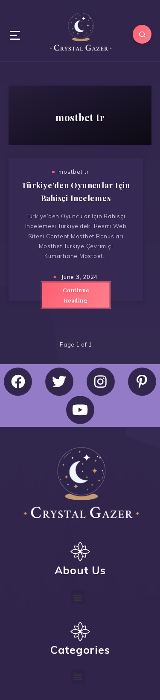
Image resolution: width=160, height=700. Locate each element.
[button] (78, 597)
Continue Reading (76, 294)
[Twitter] (59, 382)
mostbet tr (73, 171)
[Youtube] (80, 410)
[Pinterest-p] (142, 382)
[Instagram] (101, 382)
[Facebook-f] (18, 382)
